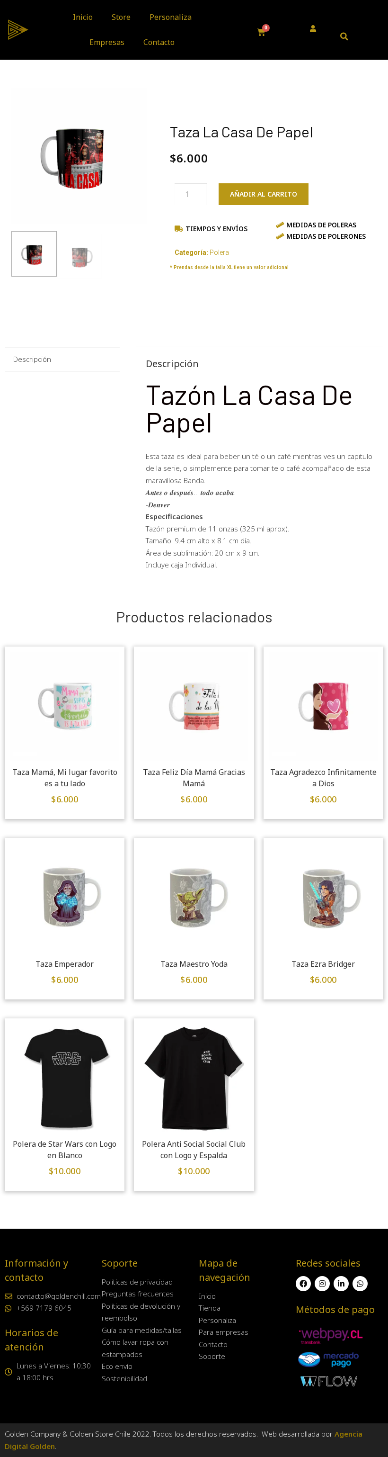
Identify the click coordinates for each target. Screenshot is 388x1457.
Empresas (106, 42)
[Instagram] (322, 1283)
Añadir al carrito (263, 193)
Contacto (159, 42)
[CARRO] (261, 32)
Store (121, 17)
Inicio (83, 17)
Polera (219, 252)
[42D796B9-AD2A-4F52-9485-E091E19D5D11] (79, 156)
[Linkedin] (341, 1283)
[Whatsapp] (360, 1283)
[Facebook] (303, 1283)
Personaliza (171, 17)
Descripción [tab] (32, 359)
